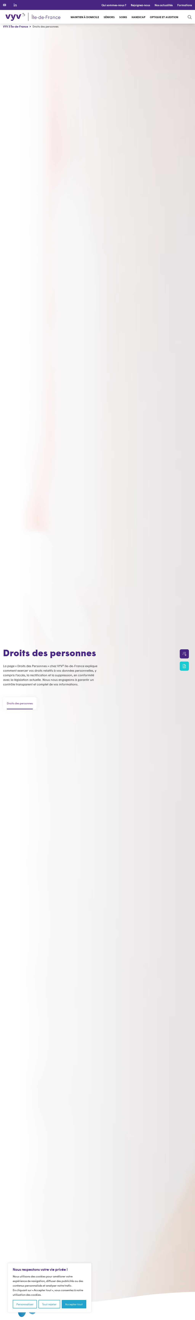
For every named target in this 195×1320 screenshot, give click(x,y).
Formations (184, 5)
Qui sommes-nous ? (113, 5)
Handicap (138, 17)
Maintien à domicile (85, 17)
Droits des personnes (20, 703)
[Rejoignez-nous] (184, 653)
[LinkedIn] (15, 5)
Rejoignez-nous (140, 5)
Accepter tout (74, 1304)
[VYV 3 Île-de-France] (33, 16)
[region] (49, 1287)
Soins (123, 17)
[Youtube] (4, 5)
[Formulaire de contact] (184, 666)
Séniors (109, 17)
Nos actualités (164, 5)
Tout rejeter (49, 1304)
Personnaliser (25, 1304)
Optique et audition (164, 17)
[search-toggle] (189, 16)
